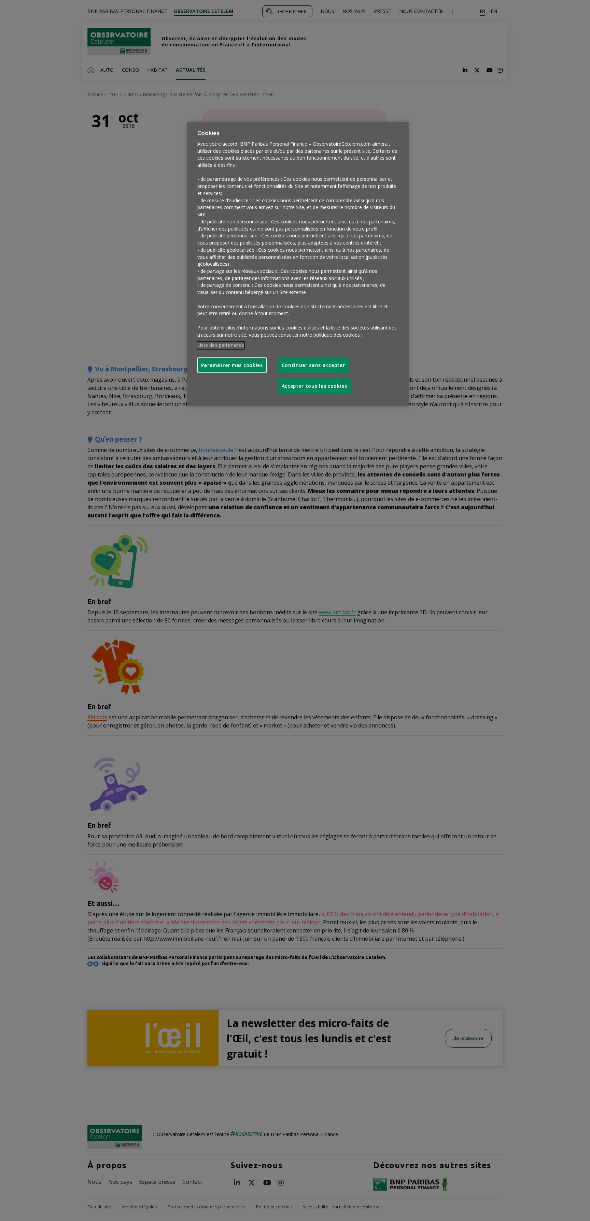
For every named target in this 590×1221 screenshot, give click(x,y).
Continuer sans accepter (313, 365)
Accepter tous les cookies (314, 386)
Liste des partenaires (220, 345)
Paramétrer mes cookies (232, 365)
